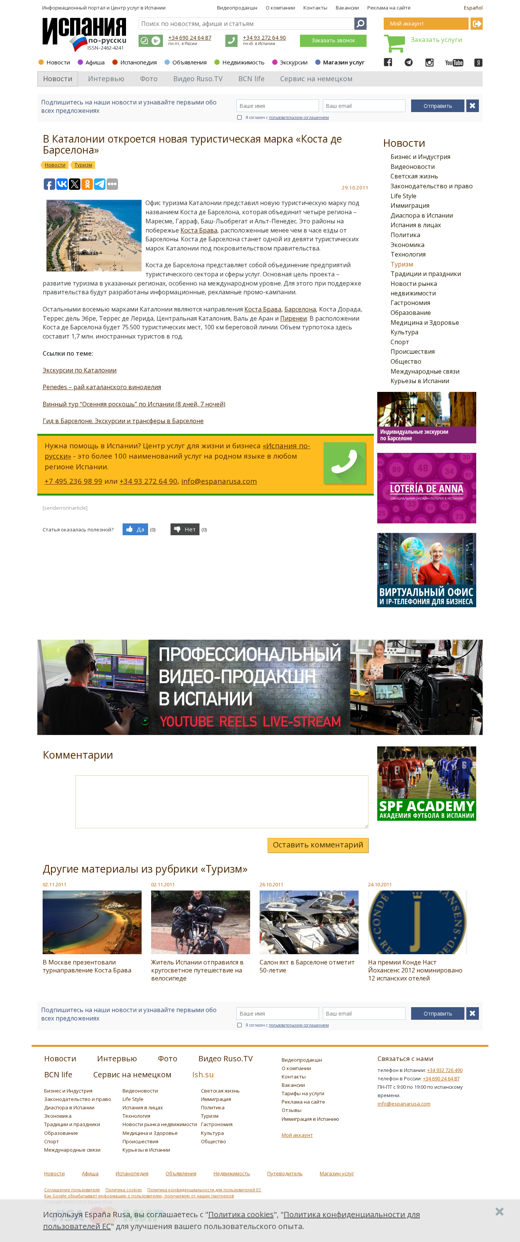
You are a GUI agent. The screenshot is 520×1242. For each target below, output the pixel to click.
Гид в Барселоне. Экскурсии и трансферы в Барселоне (123, 421)
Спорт (400, 342)
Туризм (402, 264)
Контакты (315, 7)
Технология (408, 254)
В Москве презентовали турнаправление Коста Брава (87, 966)
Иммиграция (410, 205)
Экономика (407, 245)
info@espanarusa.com (219, 481)
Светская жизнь (414, 176)
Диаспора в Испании (422, 215)
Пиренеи (293, 318)
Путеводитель (285, 1173)
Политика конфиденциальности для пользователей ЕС (204, 1189)
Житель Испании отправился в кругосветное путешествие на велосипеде (197, 970)
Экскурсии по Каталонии (79, 370)
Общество (406, 361)
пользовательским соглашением (299, 117)
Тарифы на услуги (303, 1093)
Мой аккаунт (297, 1134)
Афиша (95, 62)
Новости (58, 62)
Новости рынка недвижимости (160, 1124)
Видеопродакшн (237, 7)
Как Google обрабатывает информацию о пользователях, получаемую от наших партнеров (139, 1196)
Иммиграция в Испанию (310, 1118)
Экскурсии (294, 62)
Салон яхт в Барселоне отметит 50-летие (307, 966)
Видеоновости (413, 166)
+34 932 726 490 (445, 1070)
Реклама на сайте (389, 7)
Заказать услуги (437, 39)
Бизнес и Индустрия (420, 156)
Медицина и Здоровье (425, 322)
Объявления (189, 62)
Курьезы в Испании (420, 381)
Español (473, 7)
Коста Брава (198, 230)
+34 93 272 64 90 (264, 37)
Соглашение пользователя (72, 1189)
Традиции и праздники (426, 274)
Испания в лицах (416, 225)
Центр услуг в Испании (138, 7)
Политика (405, 235)
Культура (404, 332)
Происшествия (413, 351)
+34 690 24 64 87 (189, 37)
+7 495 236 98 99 (73, 481)
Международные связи (425, 371)
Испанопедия (138, 62)
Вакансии (347, 7)
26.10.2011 (271, 884)
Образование (411, 312)
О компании (280, 7)
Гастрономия (410, 302)
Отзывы (291, 1110)
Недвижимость (243, 62)
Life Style (403, 196)
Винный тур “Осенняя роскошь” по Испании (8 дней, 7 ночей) (134, 404)
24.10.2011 (380, 884)
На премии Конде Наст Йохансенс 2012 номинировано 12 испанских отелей (415, 970)
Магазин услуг (344, 62)
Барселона (300, 309)
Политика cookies (123, 1189)
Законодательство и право (432, 186)
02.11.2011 (54, 884)
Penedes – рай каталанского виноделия (102, 387)
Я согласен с (287, 117)
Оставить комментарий (318, 844)
